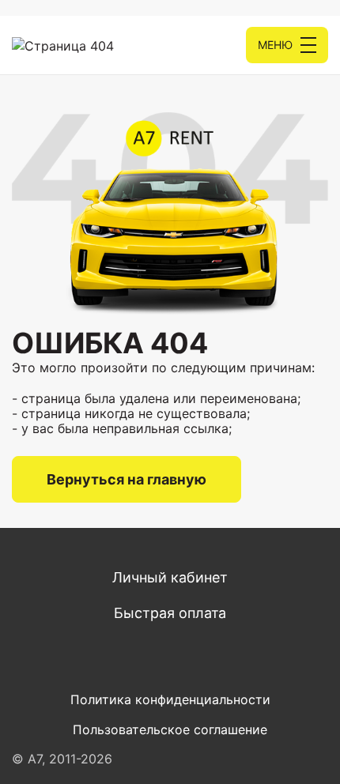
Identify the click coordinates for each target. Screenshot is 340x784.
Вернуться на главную (126, 479)
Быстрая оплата (170, 613)
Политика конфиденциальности (170, 699)
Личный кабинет (170, 577)
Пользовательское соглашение (170, 729)
